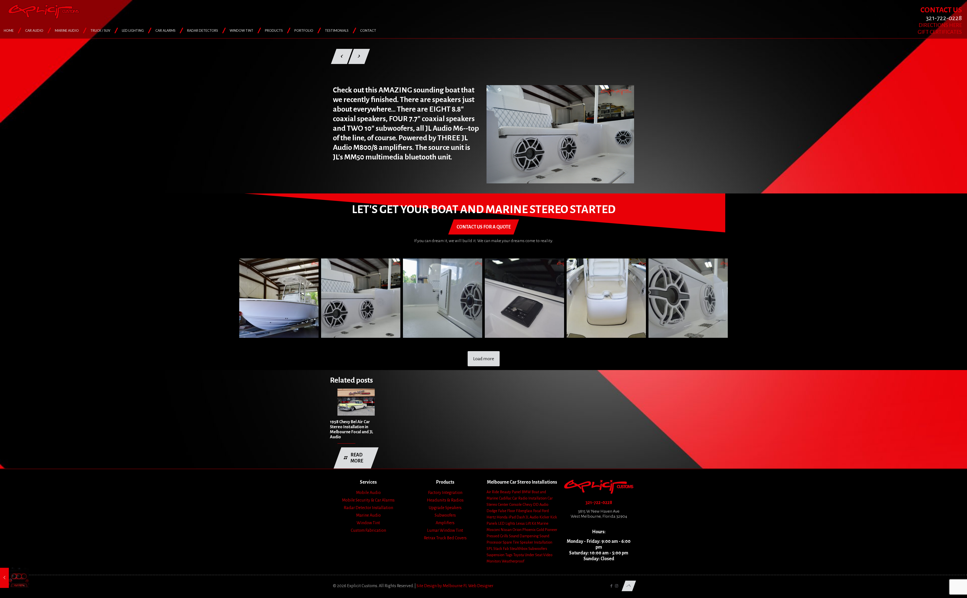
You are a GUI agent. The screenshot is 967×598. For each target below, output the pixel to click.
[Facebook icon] (611, 586)
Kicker (544, 517)
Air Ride (493, 492)
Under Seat (533, 555)
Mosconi (493, 530)
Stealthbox (519, 549)
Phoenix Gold (533, 530)
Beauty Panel (510, 492)
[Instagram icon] (616, 586)
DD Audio (540, 505)
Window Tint (368, 523)
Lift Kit (531, 523)
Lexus (520, 523)
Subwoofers (445, 515)
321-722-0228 (598, 502)
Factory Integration (445, 492)
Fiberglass (524, 511)
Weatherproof (513, 561)
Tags (508, 555)
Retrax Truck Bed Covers (445, 538)
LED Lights (506, 523)
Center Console (510, 505)
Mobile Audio (368, 492)
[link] (560, 134)
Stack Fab (501, 549)
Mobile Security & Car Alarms (368, 500)
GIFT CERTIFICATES (940, 32)
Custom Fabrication (368, 530)
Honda (502, 517)
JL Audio (532, 517)
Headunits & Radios (445, 500)
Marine (542, 523)
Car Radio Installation (529, 498)
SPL (490, 549)
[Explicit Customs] (44, 11)
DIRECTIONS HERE (940, 25)
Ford (545, 511)
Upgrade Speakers (445, 508)
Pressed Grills (497, 536)
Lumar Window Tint (445, 530)
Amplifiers (445, 523)
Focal (537, 511)
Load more (483, 358)
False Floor (506, 511)
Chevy (527, 505)
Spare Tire (511, 542)
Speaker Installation (536, 542)
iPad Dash (516, 517)
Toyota (518, 555)
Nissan (506, 530)
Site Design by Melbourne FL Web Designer (455, 586)
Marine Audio (368, 515)
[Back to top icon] (628, 586)
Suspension (495, 555)
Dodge (492, 511)
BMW (526, 492)
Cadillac (505, 498)
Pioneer (551, 530)
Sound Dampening (524, 536)
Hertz (491, 517)
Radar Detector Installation (368, 508)
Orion (517, 530)
